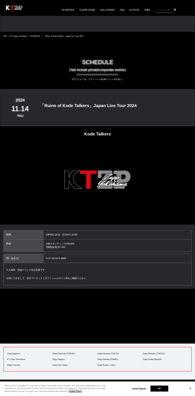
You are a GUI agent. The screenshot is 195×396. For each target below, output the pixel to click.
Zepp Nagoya (58, 359)
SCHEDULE (68, 10)
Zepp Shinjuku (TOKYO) (154, 353)
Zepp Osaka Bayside (152, 359)
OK (159, 388)
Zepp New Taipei (60, 365)
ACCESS (134, 10)
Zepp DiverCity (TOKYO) (63, 353)
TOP (5, 36)
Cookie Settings (139, 388)
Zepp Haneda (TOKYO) (108, 353)
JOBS (147, 10)
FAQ (122, 10)
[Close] (190, 388)
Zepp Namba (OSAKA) (108, 359)
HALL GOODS (107, 10)
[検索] (175, 10)
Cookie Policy (75, 391)
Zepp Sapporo (13, 353)
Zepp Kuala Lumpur (106, 365)
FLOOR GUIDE (87, 10)
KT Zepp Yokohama (18, 36)
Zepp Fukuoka (13, 365)
